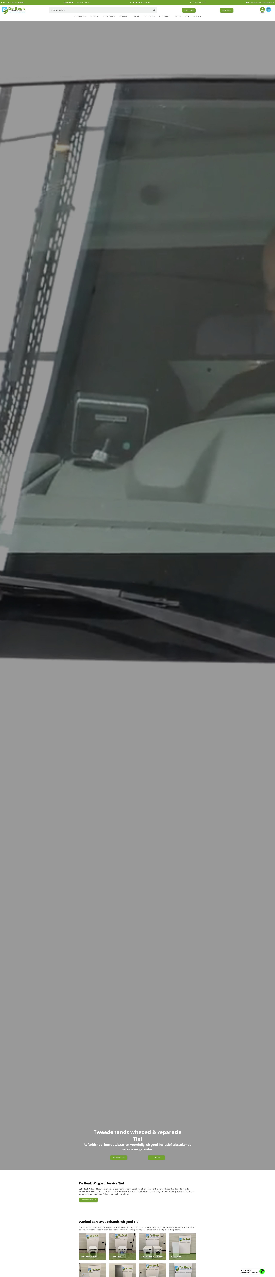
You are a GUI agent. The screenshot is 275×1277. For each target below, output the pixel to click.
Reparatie (226, 10)
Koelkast (124, 16)
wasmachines (80, 16)
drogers (95, 16)
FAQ (187, 16)
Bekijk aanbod (118, 1157)
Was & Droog (109, 16)
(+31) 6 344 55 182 (198, 2)
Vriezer (136, 16)
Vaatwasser (164, 16)
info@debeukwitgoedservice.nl (261, 2)
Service (177, 16)
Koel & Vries (149, 16)
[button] (268, 9)
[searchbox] (103, 10)
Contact (197, 16)
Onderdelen (189, 10)
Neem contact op (88, 1200)
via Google (145, 2)
